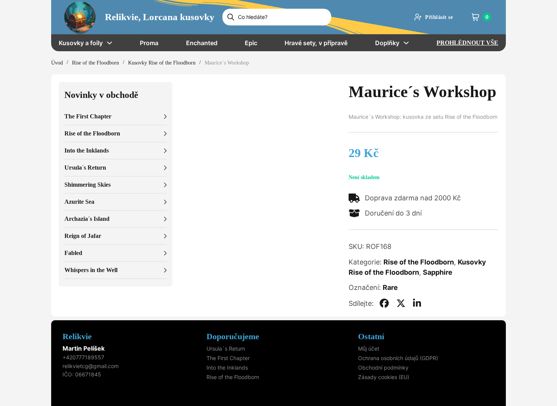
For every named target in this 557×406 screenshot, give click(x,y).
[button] (115, 116)
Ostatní (371, 336)
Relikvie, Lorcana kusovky (159, 17)
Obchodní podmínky (383, 367)
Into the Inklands (227, 367)
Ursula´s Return (226, 348)
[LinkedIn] (417, 303)
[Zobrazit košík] (475, 17)
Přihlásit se (439, 17)
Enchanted (201, 43)
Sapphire (437, 272)
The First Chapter (228, 358)
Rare (390, 287)
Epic (251, 43)
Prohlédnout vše (467, 42)
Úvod (57, 63)
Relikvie (77, 336)
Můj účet (368, 348)
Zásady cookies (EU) (383, 377)
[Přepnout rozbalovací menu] (109, 43)
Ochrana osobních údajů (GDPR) (398, 358)
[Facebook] (384, 303)
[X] (401, 303)
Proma (149, 43)
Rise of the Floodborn (95, 63)
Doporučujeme (233, 336)
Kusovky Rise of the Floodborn (162, 63)
